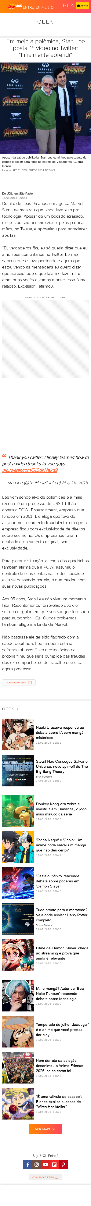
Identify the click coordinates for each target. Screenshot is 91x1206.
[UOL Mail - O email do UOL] (65, 5)
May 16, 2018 (75, 482)
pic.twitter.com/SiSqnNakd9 (29, 470)
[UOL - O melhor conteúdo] (15, 6)
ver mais (42, 1129)
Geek (45, 21)
